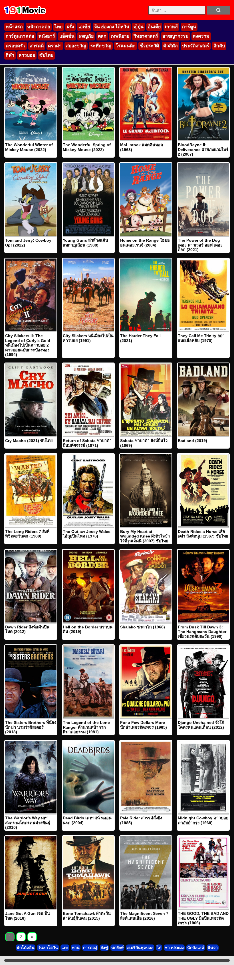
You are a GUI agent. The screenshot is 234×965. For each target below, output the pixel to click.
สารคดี (37, 45)
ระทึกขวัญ (100, 45)
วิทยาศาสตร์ (146, 36)
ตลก (102, 36)
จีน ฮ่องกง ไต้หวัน (111, 26)
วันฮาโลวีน (48, 947)
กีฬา (10, 55)
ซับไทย (46, 55)
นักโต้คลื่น (26, 947)
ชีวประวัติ (149, 45)
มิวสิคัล (170, 45)
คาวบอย (27, 55)
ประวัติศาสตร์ (195, 45)
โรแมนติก (126, 45)
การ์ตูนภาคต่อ (20, 36)
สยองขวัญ (76, 45)
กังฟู (104, 947)
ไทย (58, 26)
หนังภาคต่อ (38, 26)
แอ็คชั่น (66, 36)
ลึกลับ (219, 45)
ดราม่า (55, 45)
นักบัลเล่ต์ (195, 947)
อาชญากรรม (175, 36)
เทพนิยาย (120, 36)
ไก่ (159, 947)
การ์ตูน (189, 26)
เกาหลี (171, 26)
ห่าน (76, 947)
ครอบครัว (15, 45)
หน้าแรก (14, 26)
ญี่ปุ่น (139, 26)
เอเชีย (84, 26)
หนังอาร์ (47, 36)
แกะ (64, 947)
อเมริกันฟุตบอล (140, 947)
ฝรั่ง (70, 26)
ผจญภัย (86, 36)
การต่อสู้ (90, 947)
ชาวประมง (174, 947)
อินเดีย (154, 26)
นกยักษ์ (117, 947)
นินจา (212, 947)
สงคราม (201, 36)
